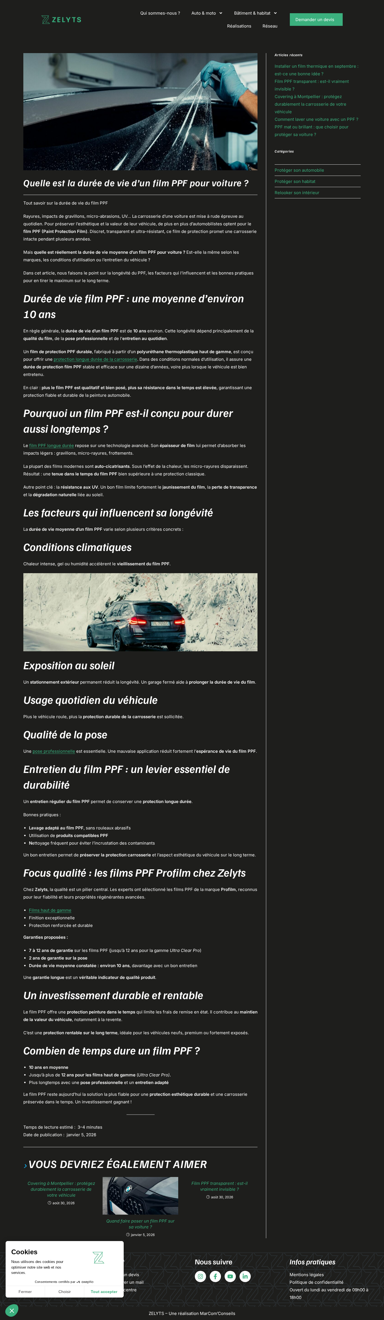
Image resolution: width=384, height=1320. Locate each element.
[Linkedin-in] (245, 1276)
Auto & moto (203, 13)
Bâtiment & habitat (252, 13)
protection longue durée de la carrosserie (95, 359)
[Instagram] (200, 1276)
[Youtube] (230, 1276)
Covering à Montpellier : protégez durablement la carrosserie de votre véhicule (61, 1189)
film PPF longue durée (51, 445)
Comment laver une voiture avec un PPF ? (316, 119)
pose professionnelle (54, 751)
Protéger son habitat (295, 181)
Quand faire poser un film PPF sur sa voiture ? (140, 1224)
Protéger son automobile (299, 170)
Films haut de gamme (50, 910)
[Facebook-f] (215, 1276)
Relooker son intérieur (297, 192)
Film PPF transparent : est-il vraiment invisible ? (219, 1186)
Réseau (270, 26)
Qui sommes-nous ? (160, 13)
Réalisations (239, 26)
